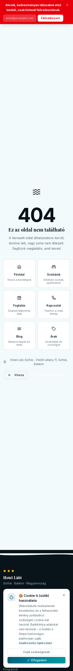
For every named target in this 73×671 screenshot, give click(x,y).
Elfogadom (38, 660)
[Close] (63, 595)
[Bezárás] (67, 4)
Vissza (19, 375)
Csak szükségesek (36, 652)
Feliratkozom (50, 18)
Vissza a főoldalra (52, 375)
